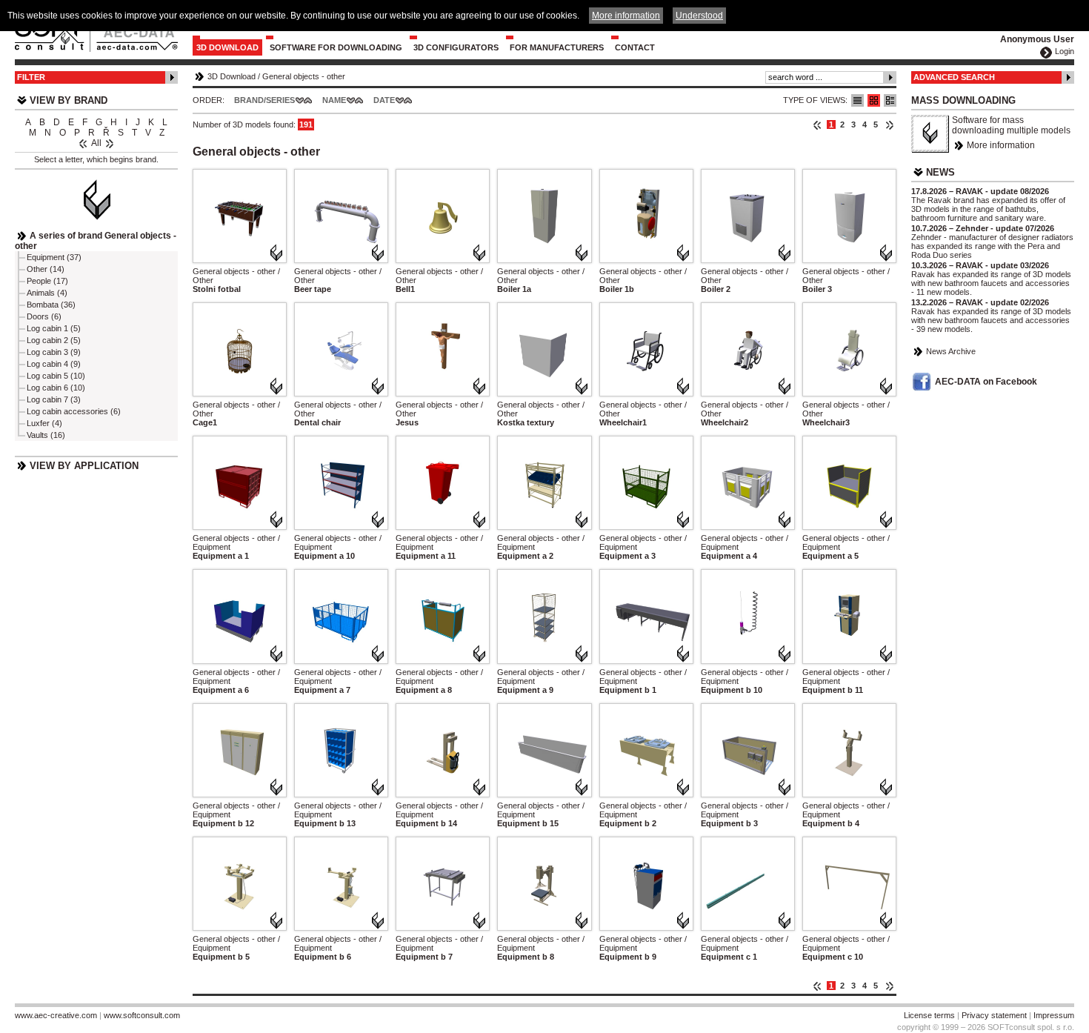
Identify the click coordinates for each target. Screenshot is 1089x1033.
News (940, 172)
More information (1001, 145)
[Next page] (889, 124)
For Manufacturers (557, 47)
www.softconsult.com (142, 1015)
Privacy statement (994, 1015)
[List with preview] (873, 100)
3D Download (227, 47)
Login (1064, 51)
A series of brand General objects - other (95, 240)
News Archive (951, 351)
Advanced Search (954, 77)
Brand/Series (264, 100)
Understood (699, 15)
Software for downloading (336, 47)
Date (384, 100)
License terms (929, 1015)
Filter (31, 77)
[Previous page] (817, 124)
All (96, 143)
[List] (857, 100)
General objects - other (303, 76)
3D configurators (456, 47)
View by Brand (68, 100)
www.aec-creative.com (56, 1015)
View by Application (84, 465)
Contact (635, 47)
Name (334, 100)
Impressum (1053, 1015)
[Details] (890, 100)
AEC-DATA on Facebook (986, 381)
